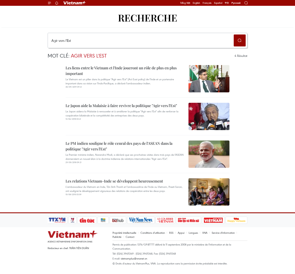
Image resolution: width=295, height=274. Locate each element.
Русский (236, 3)
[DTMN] (188, 220)
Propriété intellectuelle (124, 232)
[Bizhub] (118, 220)
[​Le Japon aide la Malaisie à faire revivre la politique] (208, 116)
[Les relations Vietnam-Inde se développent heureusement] (208, 192)
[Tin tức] (87, 220)
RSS (171, 232)
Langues (193, 232)
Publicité (117, 236)
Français (207, 2)
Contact (130, 236)
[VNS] (140, 220)
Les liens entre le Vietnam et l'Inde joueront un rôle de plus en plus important (121, 70)
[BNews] (103, 220)
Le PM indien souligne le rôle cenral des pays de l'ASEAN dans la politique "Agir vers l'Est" (119, 146)
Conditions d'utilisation (153, 232)
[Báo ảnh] (213, 220)
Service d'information (223, 232)
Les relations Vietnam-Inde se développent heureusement (114, 181)
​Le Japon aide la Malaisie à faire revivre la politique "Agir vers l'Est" (121, 105)
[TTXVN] (57, 220)
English (196, 2)
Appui (181, 232)
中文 (227, 3)
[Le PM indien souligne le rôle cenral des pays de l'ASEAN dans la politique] (208, 154)
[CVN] (165, 220)
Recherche (147, 17)
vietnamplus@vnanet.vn (134, 258)
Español (218, 2)
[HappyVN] (236, 220)
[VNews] (72, 220)
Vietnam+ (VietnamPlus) (75, 2)
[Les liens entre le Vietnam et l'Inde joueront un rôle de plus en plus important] (208, 78)
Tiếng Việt (185, 2)
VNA (204, 232)
